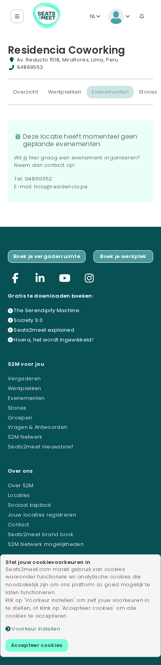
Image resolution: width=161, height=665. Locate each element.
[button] (17, 16)
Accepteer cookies (37, 645)
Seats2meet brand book (40, 534)
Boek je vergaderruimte (46, 256)
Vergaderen (24, 378)
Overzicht (25, 92)
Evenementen (110, 92)
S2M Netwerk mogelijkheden (46, 544)
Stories (17, 408)
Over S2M (21, 485)
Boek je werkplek (123, 256)
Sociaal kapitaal (29, 505)
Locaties (19, 495)
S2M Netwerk (25, 437)
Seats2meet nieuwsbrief (40, 446)
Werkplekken (65, 92)
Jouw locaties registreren (42, 515)
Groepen (20, 417)
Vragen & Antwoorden (37, 427)
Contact (18, 524)
